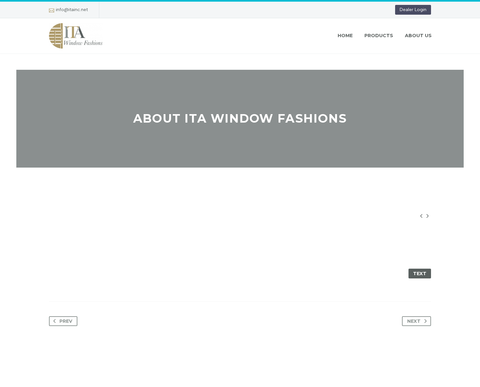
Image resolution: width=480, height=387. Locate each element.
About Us (418, 35)
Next (414, 321)
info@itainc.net (72, 9)
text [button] (419, 273)
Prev (65, 321)
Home (345, 35)
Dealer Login (413, 9)
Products (378, 35)
